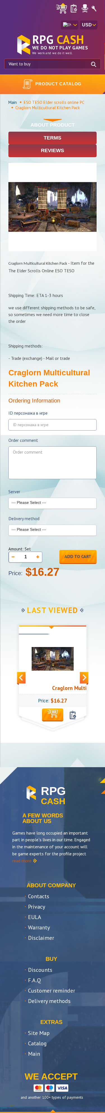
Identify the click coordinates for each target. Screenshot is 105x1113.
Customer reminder (51, 990)
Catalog (37, 1043)
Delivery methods (49, 1001)
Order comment (23, 440)
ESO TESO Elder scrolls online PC (54, 102)
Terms (52, 138)
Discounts (40, 969)
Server (14, 491)
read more (21, 860)
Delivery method (23, 518)
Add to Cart (78, 556)
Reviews (52, 150)
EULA (34, 917)
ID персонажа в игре (28, 413)
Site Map (39, 1033)
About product (53, 125)
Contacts (38, 896)
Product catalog (58, 83)
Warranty (39, 927)
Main (12, 102)
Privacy (36, 906)
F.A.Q (34, 980)
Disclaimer (41, 937)
